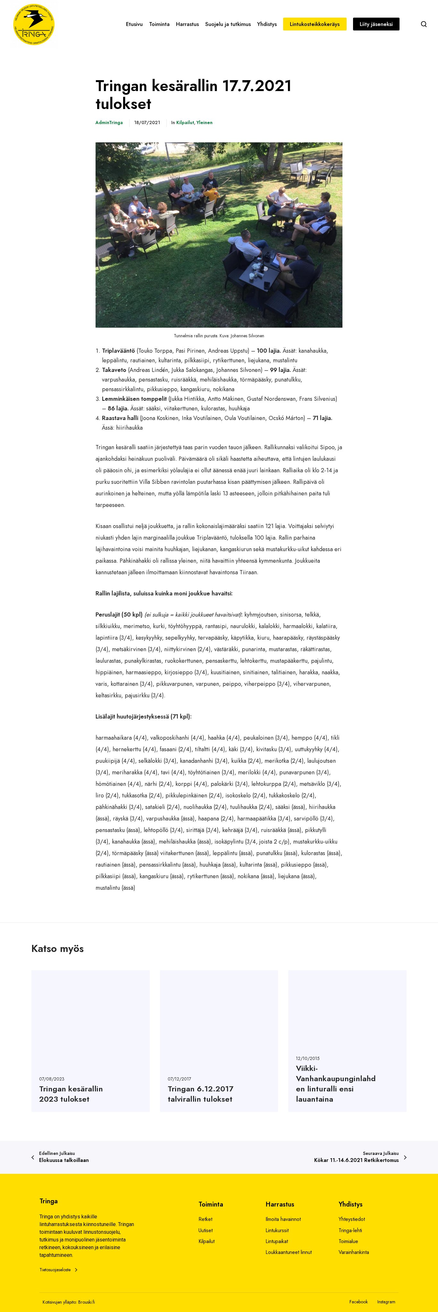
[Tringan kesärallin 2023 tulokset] (90, 1041)
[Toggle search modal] (424, 24)
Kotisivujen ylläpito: (60, 1302)
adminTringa (109, 122)
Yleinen (205, 122)
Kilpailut (185, 122)
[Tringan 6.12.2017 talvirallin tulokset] (219, 1041)
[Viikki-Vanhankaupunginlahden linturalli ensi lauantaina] (347, 1041)
